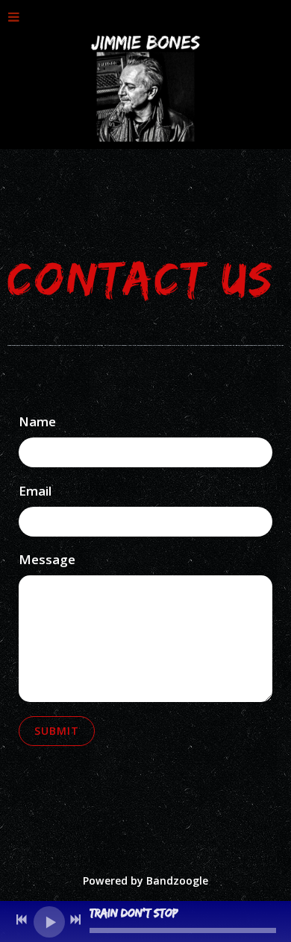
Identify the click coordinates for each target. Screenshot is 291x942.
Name (37, 421)
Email (35, 490)
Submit (56, 731)
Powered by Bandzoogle (145, 880)
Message (47, 559)
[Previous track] (21, 919)
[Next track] (75, 919)
